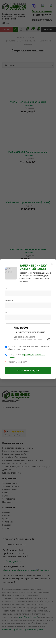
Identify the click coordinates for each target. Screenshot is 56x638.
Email (8, 312)
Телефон (10, 300)
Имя (7, 288)
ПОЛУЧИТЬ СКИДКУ (28, 370)
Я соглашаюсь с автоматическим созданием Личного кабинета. (28, 347)
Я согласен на (27, 356)
